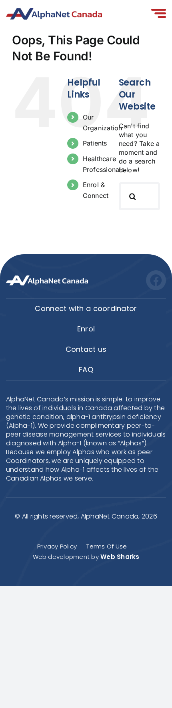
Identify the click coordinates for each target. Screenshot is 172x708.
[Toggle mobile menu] (158, 14)
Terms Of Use (106, 546)
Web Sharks (119, 556)
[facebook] (156, 280)
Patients (95, 143)
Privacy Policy (57, 546)
